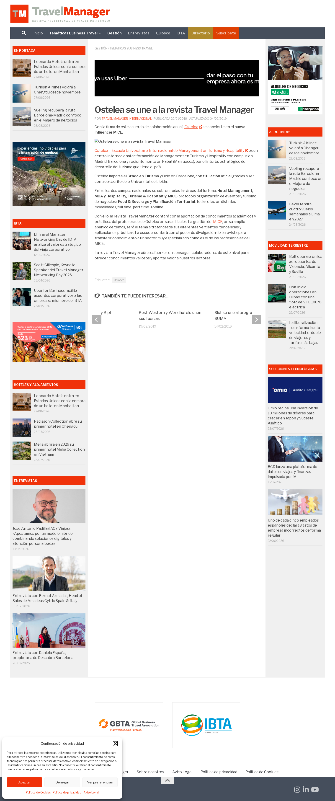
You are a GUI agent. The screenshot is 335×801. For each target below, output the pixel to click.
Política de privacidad (67, 792)
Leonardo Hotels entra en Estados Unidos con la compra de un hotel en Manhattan (59, 66)
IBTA (181, 33)
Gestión (114, 33)
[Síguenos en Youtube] (314, 789)
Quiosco (163, 33)
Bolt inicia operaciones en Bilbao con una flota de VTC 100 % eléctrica (305, 297)
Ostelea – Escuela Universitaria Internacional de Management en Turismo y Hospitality (169, 150)
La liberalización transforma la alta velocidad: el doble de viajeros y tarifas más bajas (305, 332)
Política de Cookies (38, 792)
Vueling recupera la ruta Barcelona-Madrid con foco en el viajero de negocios (57, 115)
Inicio (38, 33)
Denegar (62, 782)
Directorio (200, 33)
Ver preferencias (100, 782)
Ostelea (191, 127)
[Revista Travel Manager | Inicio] (60, 14)
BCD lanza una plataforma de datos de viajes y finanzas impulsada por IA (292, 472)
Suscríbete (226, 33)
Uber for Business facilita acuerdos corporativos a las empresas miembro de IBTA (58, 295)
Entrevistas (138, 33)
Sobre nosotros (150, 772)
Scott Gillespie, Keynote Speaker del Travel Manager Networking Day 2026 (58, 270)
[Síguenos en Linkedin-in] (305, 789)
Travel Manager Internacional (127, 118)
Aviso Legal (91, 792)
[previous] (96, 319)
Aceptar (24, 782)
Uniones (119, 280)
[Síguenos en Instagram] (297, 789)
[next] (256, 319)
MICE (217, 222)
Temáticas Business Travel (73, 33)
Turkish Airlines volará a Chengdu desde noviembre (304, 148)
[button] (115, 743)
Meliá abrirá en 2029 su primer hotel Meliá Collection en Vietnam (59, 449)
